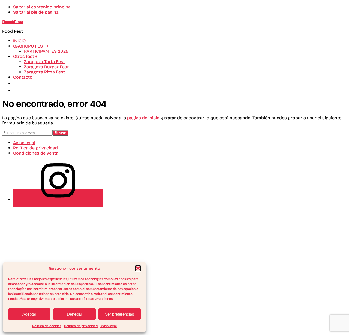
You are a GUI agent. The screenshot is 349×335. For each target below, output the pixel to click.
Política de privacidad (81, 326)
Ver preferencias (119, 314)
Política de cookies (46, 326)
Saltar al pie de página (36, 12)
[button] (138, 268)
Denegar (74, 314)
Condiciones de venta (35, 153)
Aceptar (29, 314)
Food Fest (12, 21)
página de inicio (143, 117)
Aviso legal (108, 326)
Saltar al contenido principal (42, 7)
